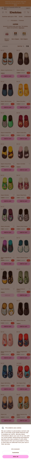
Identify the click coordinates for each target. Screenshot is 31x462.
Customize (15, 452)
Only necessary (15, 449)
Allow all (15, 456)
